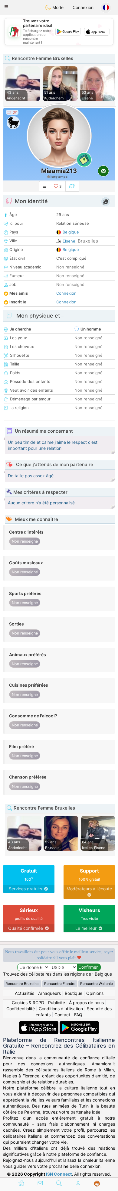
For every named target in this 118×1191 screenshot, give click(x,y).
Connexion (83, 7)
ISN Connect (59, 1174)
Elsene (69, 241)
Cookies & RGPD (28, 1002)
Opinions (94, 993)
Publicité (56, 1002)
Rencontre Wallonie (96, 983)
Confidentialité (20, 1008)
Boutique (73, 993)
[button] (6, 6)
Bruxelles (88, 241)
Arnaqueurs (49, 993)
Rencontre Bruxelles (22, 983)
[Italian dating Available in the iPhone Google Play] (79, 1023)
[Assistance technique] (96, 1184)
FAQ (78, 1014)
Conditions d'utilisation (61, 1008)
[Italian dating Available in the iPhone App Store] (39, 1023)
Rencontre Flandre (59, 983)
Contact (62, 1014)
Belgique (71, 232)
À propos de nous (86, 1002)
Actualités (24, 993)
